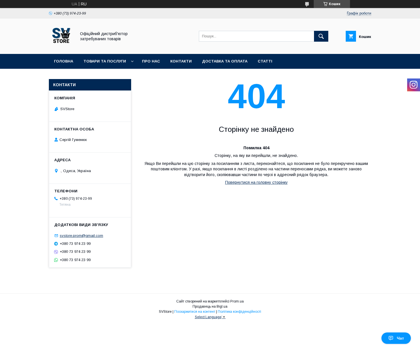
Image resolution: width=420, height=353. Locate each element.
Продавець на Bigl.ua (210, 306)
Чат (400, 338)
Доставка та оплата (224, 61)
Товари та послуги (104, 61)
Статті (265, 61)
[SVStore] (61, 46)
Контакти (181, 61)
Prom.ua (237, 301)
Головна (63, 61)
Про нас (151, 61)
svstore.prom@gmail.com (81, 235)
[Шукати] (321, 36)
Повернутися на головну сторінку (256, 182)
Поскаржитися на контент (194, 312)
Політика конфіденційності (239, 312)
